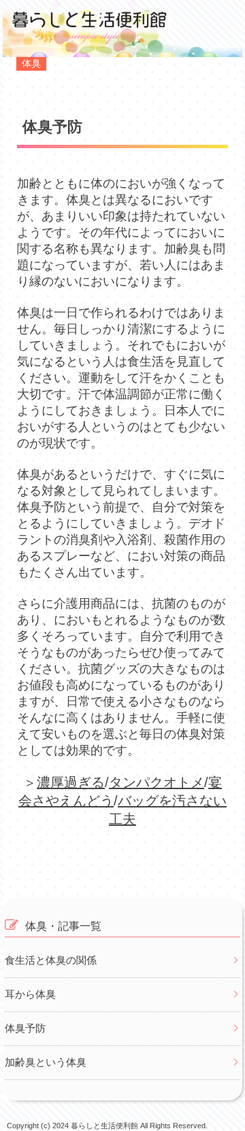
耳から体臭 (30, 994)
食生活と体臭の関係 (51, 960)
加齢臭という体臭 (45, 1062)
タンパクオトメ (156, 782)
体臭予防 (25, 1028)
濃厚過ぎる (71, 782)
